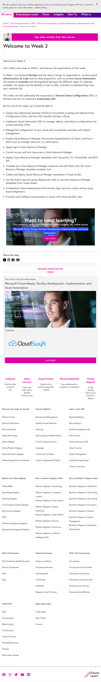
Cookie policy (8, 630)
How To (72, 14)
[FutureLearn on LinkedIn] (28, 674)
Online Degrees (8, 441)
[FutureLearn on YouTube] (22, 674)
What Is (86, 14)
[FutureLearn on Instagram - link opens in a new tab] (10, 674)
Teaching (39, 429)
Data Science (74, 435)
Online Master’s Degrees (12, 448)
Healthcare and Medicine (46, 423)
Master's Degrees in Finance (47, 521)
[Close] (97, 4)
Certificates (40, 579)
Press (45, 14)
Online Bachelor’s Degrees (13, 454)
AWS (33, 23)
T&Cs (4, 612)
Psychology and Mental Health (48, 435)
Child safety (41, 612)
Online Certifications (10, 423)
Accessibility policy (10, 642)
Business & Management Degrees (16, 529)
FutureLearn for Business (79, 573)
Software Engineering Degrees (14, 523)
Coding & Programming (79, 460)
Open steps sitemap (10, 655)
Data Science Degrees (11, 511)
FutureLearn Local (27, 14)
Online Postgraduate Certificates (15, 460)
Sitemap (5, 649)
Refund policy (7, 624)
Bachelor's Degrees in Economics (83, 505)
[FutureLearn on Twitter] (16, 674)
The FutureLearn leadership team (15, 561)
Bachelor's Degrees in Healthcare (83, 486)
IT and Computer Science (46, 441)
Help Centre (41, 618)
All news (6, 14)
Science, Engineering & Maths (48, 460)
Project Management (77, 454)
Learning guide (42, 573)
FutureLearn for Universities (80, 567)
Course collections (77, 466)
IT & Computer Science (19, 23)
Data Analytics (75, 423)
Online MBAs (7, 486)
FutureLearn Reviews (44, 567)
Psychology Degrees (10, 492)
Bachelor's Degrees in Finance (81, 511)
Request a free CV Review (46, 592)
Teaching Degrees (9, 498)
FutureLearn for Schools (79, 586)
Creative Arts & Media (45, 454)
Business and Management (47, 417)
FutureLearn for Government (81, 579)
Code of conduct (9, 636)
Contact (39, 624)
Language (40, 448)
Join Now (50, 360)
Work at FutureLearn (10, 567)
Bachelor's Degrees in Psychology (83, 492)
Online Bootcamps (9, 435)
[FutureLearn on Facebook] (4, 674)
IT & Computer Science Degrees (15, 505)
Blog (4, 579)
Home (5, 23)
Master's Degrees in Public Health (50, 514)
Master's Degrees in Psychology (49, 486)
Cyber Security (75, 448)
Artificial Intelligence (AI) (79, 429)
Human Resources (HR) (78, 441)
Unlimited (40, 586)
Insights (59, 14)
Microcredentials (9, 429)
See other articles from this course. (55, 37)
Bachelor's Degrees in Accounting (83, 498)
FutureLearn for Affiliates (79, 592)
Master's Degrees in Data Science (49, 500)
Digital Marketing (76, 417)
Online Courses (8, 417)
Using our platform (43, 561)
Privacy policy (8, 618)
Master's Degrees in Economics (48, 527)
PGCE (4, 517)
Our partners (74, 561)
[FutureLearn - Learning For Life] (91, 674)
